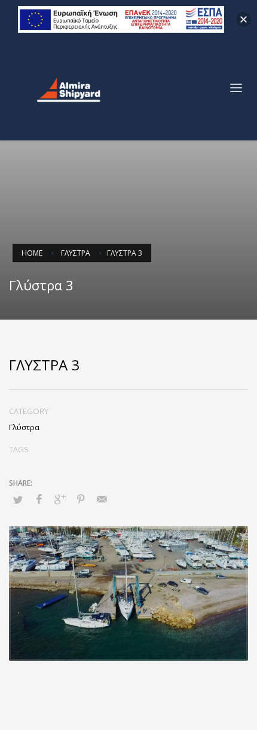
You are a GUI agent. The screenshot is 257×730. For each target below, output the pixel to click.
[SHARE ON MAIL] (102, 499)
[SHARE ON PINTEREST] (81, 499)
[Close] (243, 19)
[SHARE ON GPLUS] (60, 499)
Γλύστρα (24, 427)
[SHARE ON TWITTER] (18, 499)
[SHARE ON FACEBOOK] (39, 499)
